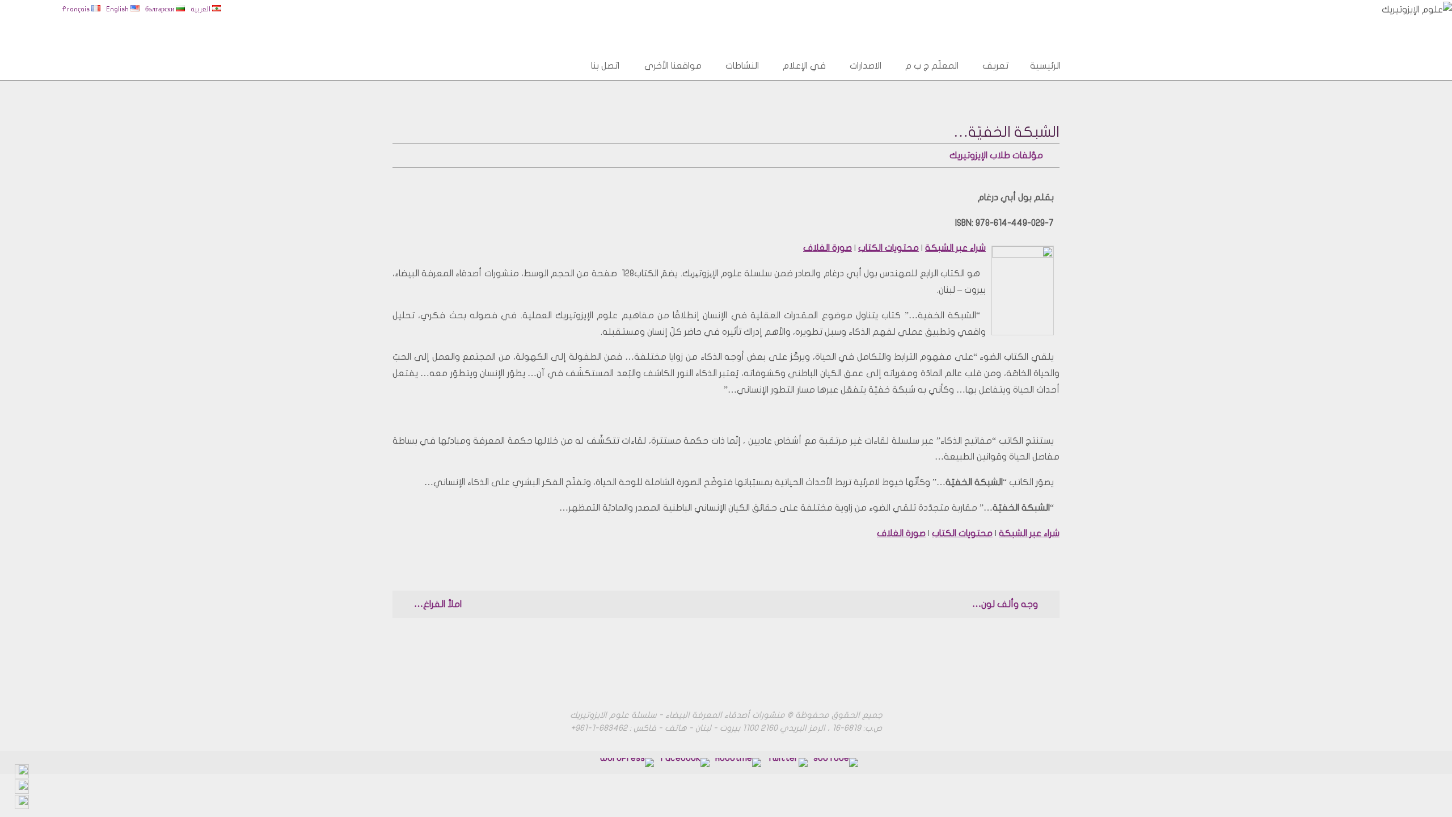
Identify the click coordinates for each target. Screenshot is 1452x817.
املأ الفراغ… (437, 604)
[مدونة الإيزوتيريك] (627, 762)
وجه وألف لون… (1006, 604)
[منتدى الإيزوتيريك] (685, 762)
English (118, 9)
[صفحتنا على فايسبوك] (738, 762)
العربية (201, 9)
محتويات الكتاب (888, 247)
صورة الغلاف (827, 247)
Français (76, 9)
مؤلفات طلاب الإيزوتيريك (996, 155)
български (160, 9)
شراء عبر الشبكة (955, 247)
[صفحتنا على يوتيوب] (835, 762)
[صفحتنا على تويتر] (787, 762)
